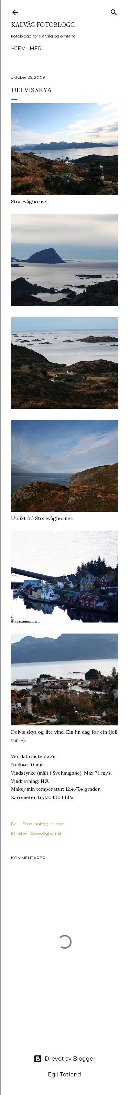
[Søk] (114, 11)
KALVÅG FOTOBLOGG (43, 25)
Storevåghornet (46, 833)
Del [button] (14, 823)
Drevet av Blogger (70, 1058)
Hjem (18, 48)
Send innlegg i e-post (43, 823)
